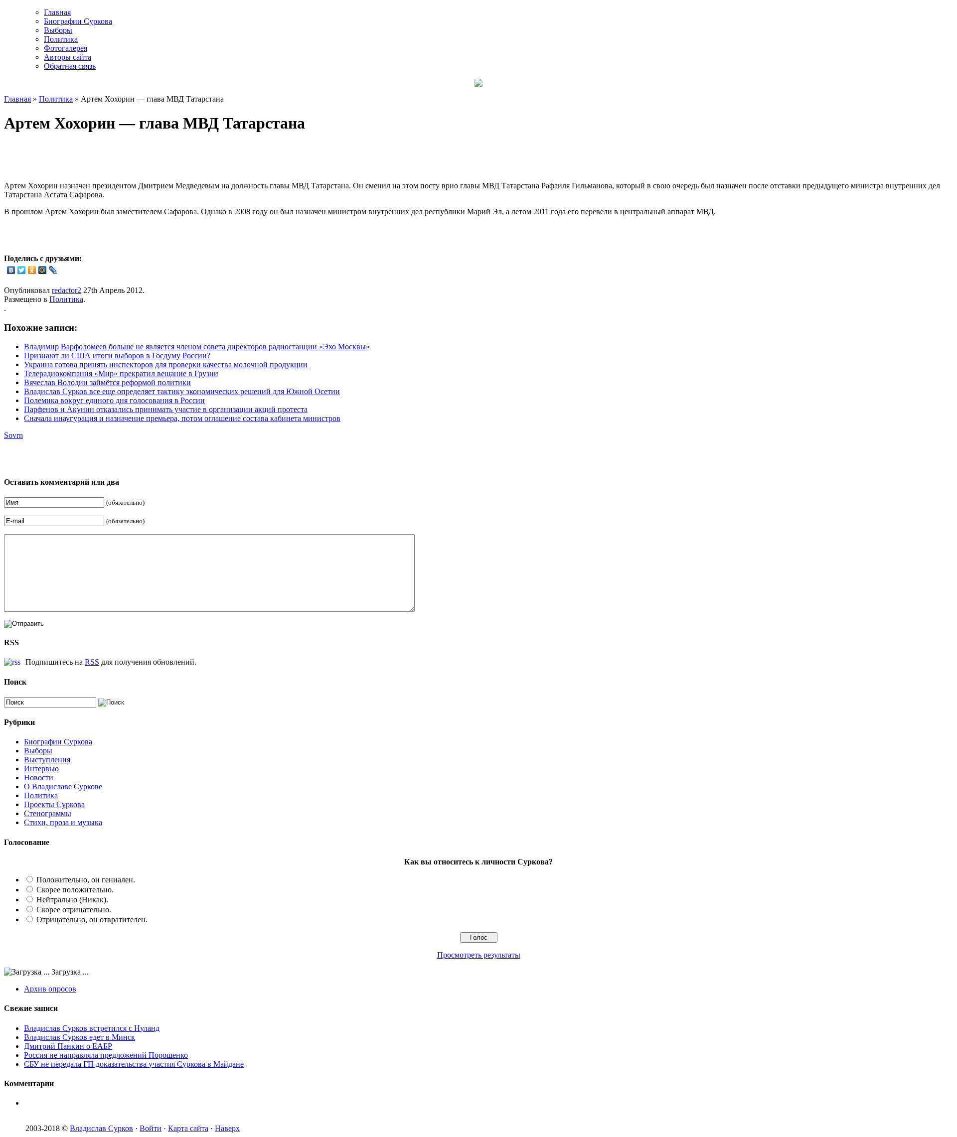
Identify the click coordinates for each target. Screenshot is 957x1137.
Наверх (227, 1128)
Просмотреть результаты (478, 955)
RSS (92, 662)
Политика (61, 39)
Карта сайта (188, 1128)
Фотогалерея (65, 48)
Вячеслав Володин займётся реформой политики (107, 382)
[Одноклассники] (32, 270)
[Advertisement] (120, 158)
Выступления (47, 759)
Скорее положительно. (75, 889)
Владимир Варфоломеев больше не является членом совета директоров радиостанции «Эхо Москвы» (197, 346)
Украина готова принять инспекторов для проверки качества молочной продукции (166, 364)
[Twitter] (21, 270)
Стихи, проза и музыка (63, 822)
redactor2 (66, 290)
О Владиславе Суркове (63, 786)
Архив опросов (50, 989)
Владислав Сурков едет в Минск (79, 1037)
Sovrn (13, 435)
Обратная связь (70, 66)
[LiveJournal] (53, 270)
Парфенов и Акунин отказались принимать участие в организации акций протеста (166, 409)
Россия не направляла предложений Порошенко (106, 1055)
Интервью (41, 768)
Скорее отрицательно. (73, 909)
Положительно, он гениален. (85, 879)
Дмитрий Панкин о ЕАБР (68, 1046)
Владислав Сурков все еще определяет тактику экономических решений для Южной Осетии (182, 391)
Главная (57, 12)
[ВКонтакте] (11, 270)
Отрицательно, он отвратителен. (92, 919)
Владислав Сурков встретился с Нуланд (92, 1028)
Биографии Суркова (78, 21)
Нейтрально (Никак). (72, 899)
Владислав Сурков (101, 1128)
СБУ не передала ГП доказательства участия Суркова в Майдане (134, 1064)
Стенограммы (47, 813)
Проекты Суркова (54, 804)
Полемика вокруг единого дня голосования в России (114, 400)
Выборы (58, 30)
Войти (150, 1128)
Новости (38, 777)
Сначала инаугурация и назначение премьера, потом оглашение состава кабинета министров (182, 418)
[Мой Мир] (42, 270)
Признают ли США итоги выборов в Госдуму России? (117, 355)
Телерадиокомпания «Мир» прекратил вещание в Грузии (121, 373)
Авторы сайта (67, 57)
